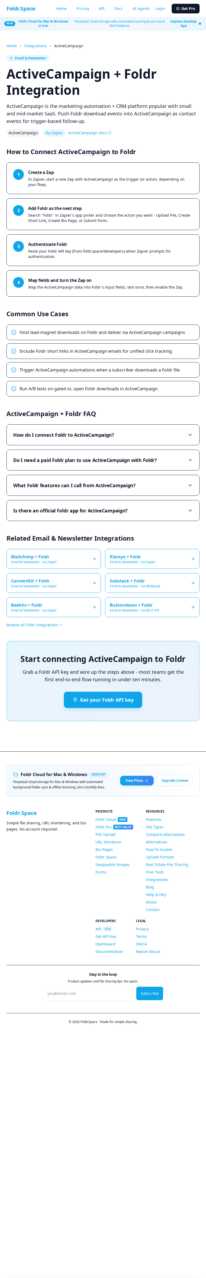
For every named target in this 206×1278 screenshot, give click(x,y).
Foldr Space (105, 857)
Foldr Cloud (110, 819)
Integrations (35, 45)
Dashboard (105, 943)
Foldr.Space (20, 8)
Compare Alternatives (165, 834)
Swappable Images (112, 864)
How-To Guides (159, 849)
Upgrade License (174, 780)
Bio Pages (104, 849)
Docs (118, 8)
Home (61, 8)
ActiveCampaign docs (87, 132)
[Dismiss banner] (200, 24)
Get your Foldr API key (107, 700)
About (151, 902)
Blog (150, 887)
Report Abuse (148, 951)
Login (160, 8)
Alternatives (156, 841)
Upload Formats (160, 857)
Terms (141, 936)
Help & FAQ (156, 894)
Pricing (82, 8)
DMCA (141, 943)
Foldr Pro (113, 826)
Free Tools (155, 872)
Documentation (109, 951)
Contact (153, 909)
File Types (155, 826)
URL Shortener (108, 841)
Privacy (142, 928)
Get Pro (188, 8)
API (102, 8)
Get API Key (105, 936)
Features (153, 819)
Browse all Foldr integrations (32, 624)
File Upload (105, 834)
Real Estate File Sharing (167, 864)
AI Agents (141, 8)
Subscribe (150, 993)
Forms (100, 872)
